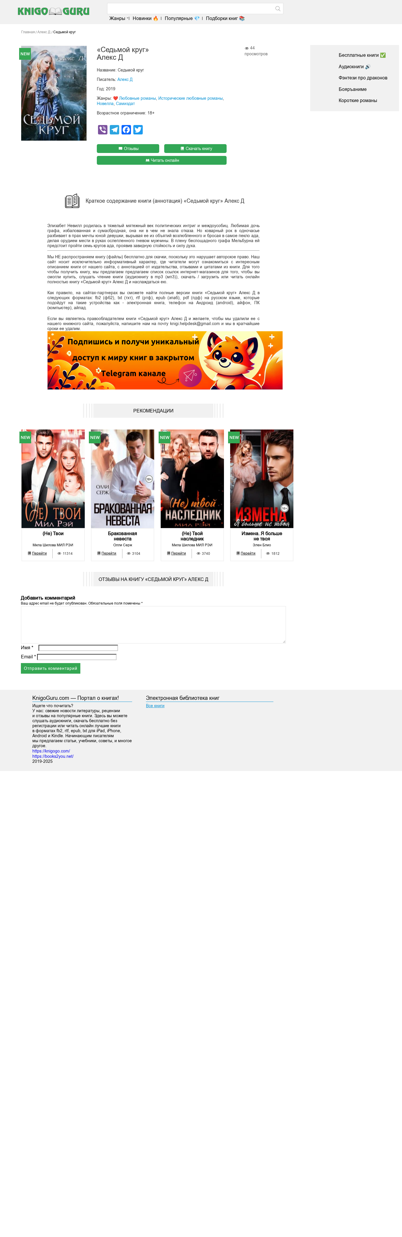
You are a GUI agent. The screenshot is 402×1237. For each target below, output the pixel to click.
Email (28, 656)
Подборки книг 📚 (225, 18)
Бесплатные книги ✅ (362, 55)
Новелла (105, 103)
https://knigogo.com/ (51, 751)
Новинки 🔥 (146, 18)
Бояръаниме (353, 89)
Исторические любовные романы (190, 98)
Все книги (155, 705)
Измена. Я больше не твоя (262, 536)
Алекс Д (124, 79)
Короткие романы (358, 100)
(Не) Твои (53, 533)
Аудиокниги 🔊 (355, 66)
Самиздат (125, 103)
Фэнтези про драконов (363, 77)
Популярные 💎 (182, 18)
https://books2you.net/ (53, 756)
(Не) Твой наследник (192, 536)
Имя (27, 647)
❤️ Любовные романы (134, 98)
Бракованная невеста (122, 536)
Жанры (117, 18)
